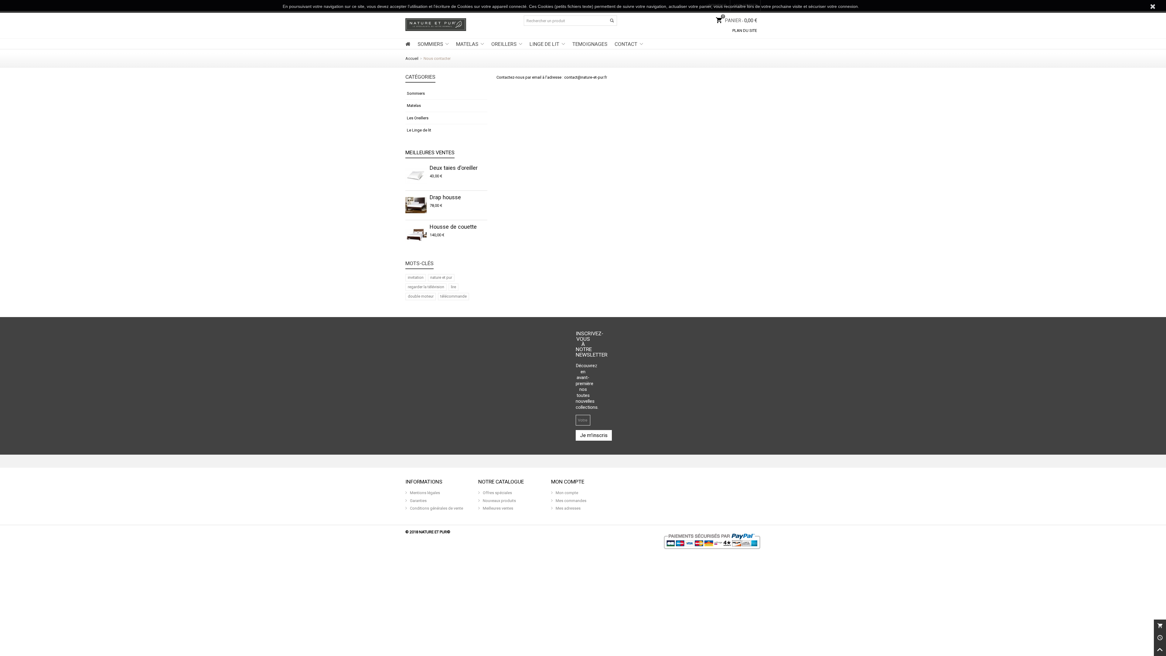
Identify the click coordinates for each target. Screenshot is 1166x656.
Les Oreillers (417, 118)
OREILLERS (504, 44)
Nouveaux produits (499, 500)
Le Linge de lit (419, 130)
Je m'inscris (594, 435)
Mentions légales (424, 492)
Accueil (411, 58)
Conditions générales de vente (436, 508)
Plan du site (744, 30)
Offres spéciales (497, 492)
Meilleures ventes (430, 152)
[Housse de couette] (416, 235)
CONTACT (626, 44)
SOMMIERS (430, 44)
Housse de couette (453, 227)
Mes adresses (568, 508)
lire (453, 287)
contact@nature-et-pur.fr (585, 77)
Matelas (414, 105)
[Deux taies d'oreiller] (416, 176)
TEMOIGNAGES (589, 44)
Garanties (418, 500)
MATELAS (467, 44)
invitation (416, 277)
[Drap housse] (416, 205)
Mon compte (566, 492)
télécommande (453, 296)
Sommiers (416, 93)
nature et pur (441, 277)
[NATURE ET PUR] (435, 24)
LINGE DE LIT (544, 44)
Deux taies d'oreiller (454, 168)
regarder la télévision (426, 287)
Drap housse (445, 197)
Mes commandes (570, 500)
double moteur (421, 296)
